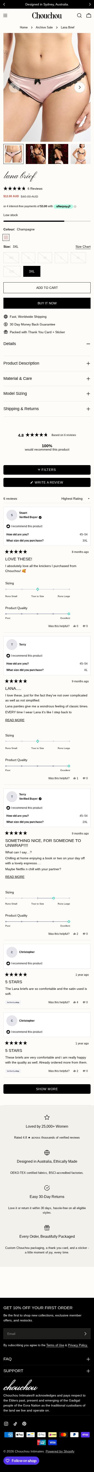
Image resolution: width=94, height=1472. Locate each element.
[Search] (79, 15)
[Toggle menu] (5, 15)
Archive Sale (44, 27)
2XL (15, 273)
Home (24, 27)
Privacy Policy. (78, 1345)
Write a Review (56, 483)
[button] (22, 188)
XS (14, 259)
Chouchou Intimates (29, 1451)
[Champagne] (5, 237)
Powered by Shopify (60, 1451)
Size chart (83, 246)
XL (81, 259)
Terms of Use (55, 1345)
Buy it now (47, 303)
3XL (32, 271)
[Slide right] (79, 87)
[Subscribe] (85, 1333)
